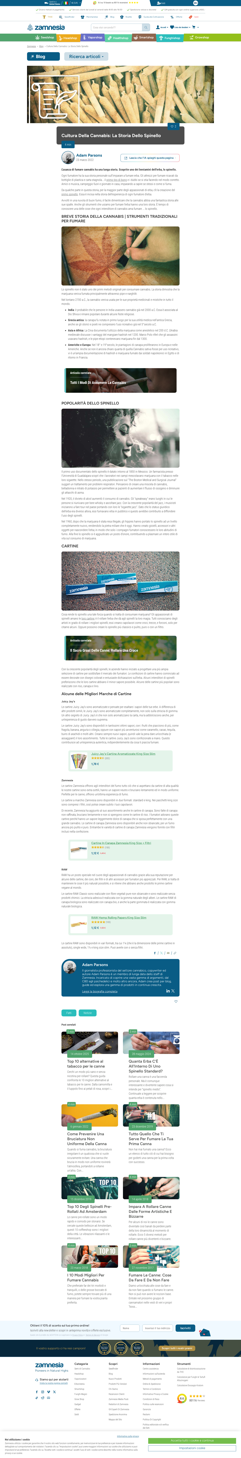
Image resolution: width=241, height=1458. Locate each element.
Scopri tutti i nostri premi (177, 1348)
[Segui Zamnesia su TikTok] (36, 1397)
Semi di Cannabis (82, 1368)
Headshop (79, 1373)
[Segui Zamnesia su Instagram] (42, 1392)
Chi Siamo (113, 1389)
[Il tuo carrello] (196, 27)
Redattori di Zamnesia (118, 1404)
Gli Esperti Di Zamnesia (119, 1409)
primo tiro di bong (116, 180)
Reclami (146, 1414)
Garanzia (147, 1409)
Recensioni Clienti (116, 1394)
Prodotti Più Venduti (118, 1384)
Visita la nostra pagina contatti (54, 1383)
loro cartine (87, 618)
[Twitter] (173, 991)
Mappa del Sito (115, 1419)
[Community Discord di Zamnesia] (48, 1397)
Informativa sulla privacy (128, 1436)
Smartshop (79, 1389)
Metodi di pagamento (152, 1378)
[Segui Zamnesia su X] (54, 1392)
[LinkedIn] (168, 990)
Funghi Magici (80, 1394)
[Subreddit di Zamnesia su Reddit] (42, 1397)
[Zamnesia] (57, 27)
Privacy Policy (77, 1335)
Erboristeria (79, 1384)
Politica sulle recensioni (153, 1404)
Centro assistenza (151, 1368)
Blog (111, 1373)
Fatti (68, 1013)
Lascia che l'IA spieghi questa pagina (151, 157)
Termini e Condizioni (152, 1389)
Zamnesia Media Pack (118, 1399)
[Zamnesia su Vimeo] (48, 1392)
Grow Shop (79, 1399)
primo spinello (69, 194)
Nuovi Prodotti (115, 1378)
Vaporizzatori (80, 1378)
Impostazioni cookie (192, 1448)
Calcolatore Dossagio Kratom (190, 1385)
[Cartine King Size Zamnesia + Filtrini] (120, 581)
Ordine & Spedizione (152, 1384)
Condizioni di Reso (151, 1399)
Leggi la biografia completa (99, 991)
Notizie (88, 1013)
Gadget (77, 1404)
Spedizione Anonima (118, 1414)
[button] (68, 157)
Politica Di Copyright (152, 1419)
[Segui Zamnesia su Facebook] (36, 1392)
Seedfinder (113, 1368)
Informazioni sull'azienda (154, 1373)
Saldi (76, 1414)
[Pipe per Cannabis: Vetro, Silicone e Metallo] (120, 255)
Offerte (77, 1409)
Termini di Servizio (93, 1335)
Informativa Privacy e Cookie (155, 1394)
